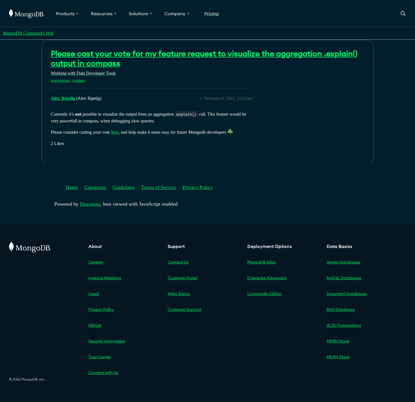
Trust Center (99, 356)
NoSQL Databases (344, 277)
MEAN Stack (338, 356)
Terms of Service (158, 187)
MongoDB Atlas (261, 262)
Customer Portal (182, 277)
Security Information (106, 341)
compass (78, 80)
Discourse (90, 204)
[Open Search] (403, 13)
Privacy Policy (198, 187)
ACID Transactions (344, 325)
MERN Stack (338, 341)
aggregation (60, 80)
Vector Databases (343, 262)
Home (71, 187)
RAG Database (341, 309)
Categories (95, 187)
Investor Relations (104, 277)
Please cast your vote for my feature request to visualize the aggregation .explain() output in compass (204, 58)
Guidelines (124, 187)
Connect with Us (103, 372)
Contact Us (178, 262)
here (115, 132)
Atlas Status (179, 293)
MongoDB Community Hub (28, 33)
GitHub (95, 325)
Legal (93, 293)
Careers (95, 262)
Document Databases (347, 293)
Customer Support (184, 309)
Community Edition (264, 293)
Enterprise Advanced (266, 277)
